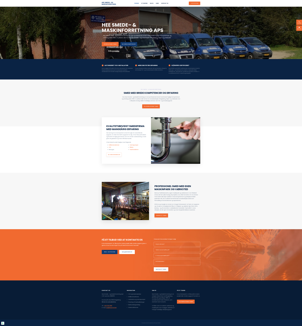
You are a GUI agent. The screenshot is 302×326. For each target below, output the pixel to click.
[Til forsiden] (109, 3)
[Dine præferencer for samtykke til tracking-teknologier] (2, 323)
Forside (136, 3)
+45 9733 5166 (108, 305)
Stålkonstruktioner (114, 145)
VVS (110, 147)
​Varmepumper (134, 145)
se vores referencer (114, 154)
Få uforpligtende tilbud (186, 301)
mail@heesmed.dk (111, 307)
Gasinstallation (134, 149)
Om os (151, 3)
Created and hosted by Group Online (151, 323)
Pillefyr (131, 147)
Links (157, 3)
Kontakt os (164, 3)
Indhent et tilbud (161, 215)
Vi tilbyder (144, 3)
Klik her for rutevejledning (109, 302)
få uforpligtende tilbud (151, 106)
